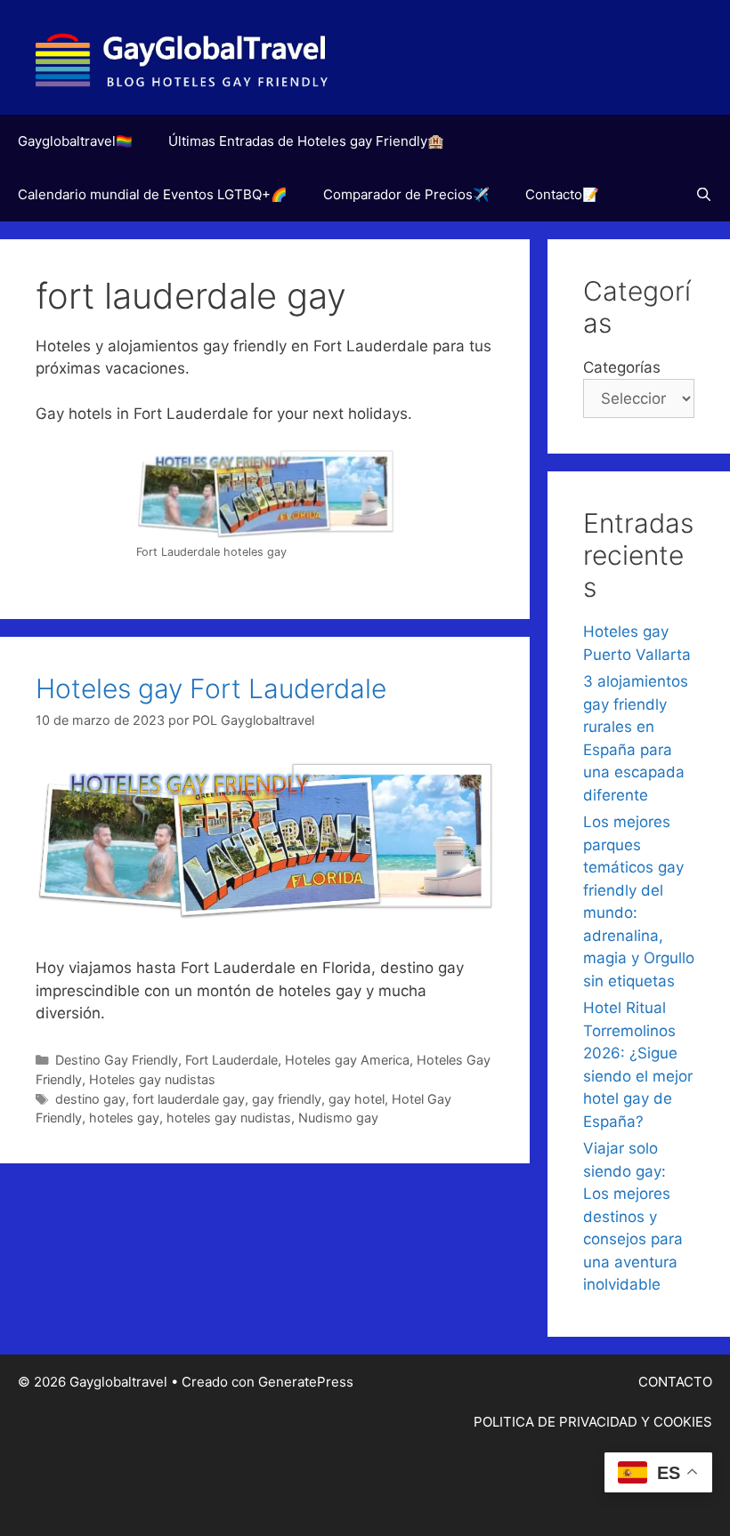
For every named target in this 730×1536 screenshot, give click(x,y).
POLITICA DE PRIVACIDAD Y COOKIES (593, 1421)
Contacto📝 (562, 194)
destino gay (90, 1098)
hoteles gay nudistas (228, 1117)
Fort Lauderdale (231, 1059)
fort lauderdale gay (189, 1098)
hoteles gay (124, 1117)
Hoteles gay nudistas (152, 1079)
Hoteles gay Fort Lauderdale (211, 688)
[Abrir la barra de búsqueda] (703, 194)
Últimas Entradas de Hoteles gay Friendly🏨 (306, 141)
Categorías (622, 367)
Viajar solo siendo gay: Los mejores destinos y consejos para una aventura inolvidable (633, 1216)
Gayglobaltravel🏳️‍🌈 (75, 141)
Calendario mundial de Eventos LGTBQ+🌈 (153, 194)
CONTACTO (675, 1381)
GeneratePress (305, 1381)
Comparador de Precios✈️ (406, 194)
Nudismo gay (338, 1117)
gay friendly (286, 1098)
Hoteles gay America (347, 1059)
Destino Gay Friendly (116, 1059)
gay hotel (356, 1098)
